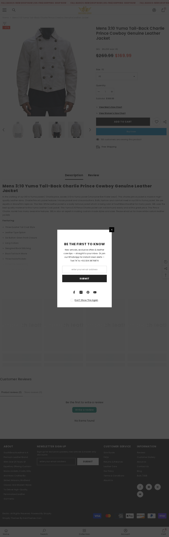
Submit (84, 278)
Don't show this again (86, 300)
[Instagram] (81, 292)
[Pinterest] (87, 292)
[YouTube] (94, 292)
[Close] (111, 229)
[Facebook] (74, 292)
